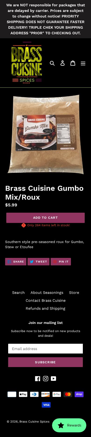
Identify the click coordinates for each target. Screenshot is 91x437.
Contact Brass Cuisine (46, 300)
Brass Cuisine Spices (34, 421)
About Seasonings (47, 292)
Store (74, 292)
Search (18, 292)
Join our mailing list (45, 323)
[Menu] (83, 63)
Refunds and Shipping (45, 308)
